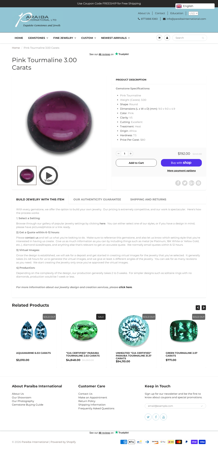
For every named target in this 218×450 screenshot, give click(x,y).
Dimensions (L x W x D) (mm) (138, 108)
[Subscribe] (202, 406)
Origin (124, 130)
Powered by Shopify (63, 442)
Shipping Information (92, 404)
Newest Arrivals (114, 38)
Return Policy (86, 401)
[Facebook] (155, 417)
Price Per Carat (129, 139)
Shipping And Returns (148, 199)
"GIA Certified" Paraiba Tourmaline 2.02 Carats (83, 354)
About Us (144, 13)
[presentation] (198, 307)
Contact (160, 13)
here (102, 223)
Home (19, 38)
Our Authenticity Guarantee (97, 199)
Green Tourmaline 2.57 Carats (181, 354)
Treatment (127, 126)
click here (125, 287)
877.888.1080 (149, 18)
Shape (124, 104)
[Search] (203, 38)
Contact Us (85, 393)
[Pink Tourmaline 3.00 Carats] (59, 121)
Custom (87, 38)
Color (123, 113)
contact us (31, 237)
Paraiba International (35, 442)
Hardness (126, 135)
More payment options (181, 170)
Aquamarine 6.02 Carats (33, 352)
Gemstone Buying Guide (27, 404)
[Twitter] (148, 417)
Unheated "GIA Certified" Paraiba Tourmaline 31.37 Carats (133, 355)
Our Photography (23, 401)
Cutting (125, 122)
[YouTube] (163, 417)
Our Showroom (21, 397)
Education (176, 13)
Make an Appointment (92, 397)
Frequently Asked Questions (96, 408)
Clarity (124, 117)
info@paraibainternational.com (186, 18)
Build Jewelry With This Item (40, 199)
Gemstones (36, 38)
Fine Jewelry (63, 38)
